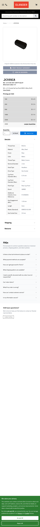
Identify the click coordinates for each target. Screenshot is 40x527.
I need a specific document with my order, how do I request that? (18, 276)
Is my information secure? (10, 298)
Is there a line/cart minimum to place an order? (16, 254)
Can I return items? (8, 282)
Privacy (20, 513)
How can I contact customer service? (13, 292)
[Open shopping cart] (37, 5)
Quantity (6, 130)
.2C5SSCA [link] (16, 23)
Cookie (27, 513)
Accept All (20, 518)
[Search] (35, 16)
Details (7, 139)
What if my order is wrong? (11, 287)
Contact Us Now (8, 317)
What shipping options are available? (14, 270)
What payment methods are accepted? (14, 259)
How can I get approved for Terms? (13, 265)
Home (5, 23)
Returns (8, 228)
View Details (6, 90)
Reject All (20, 523)
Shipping (8, 222)
